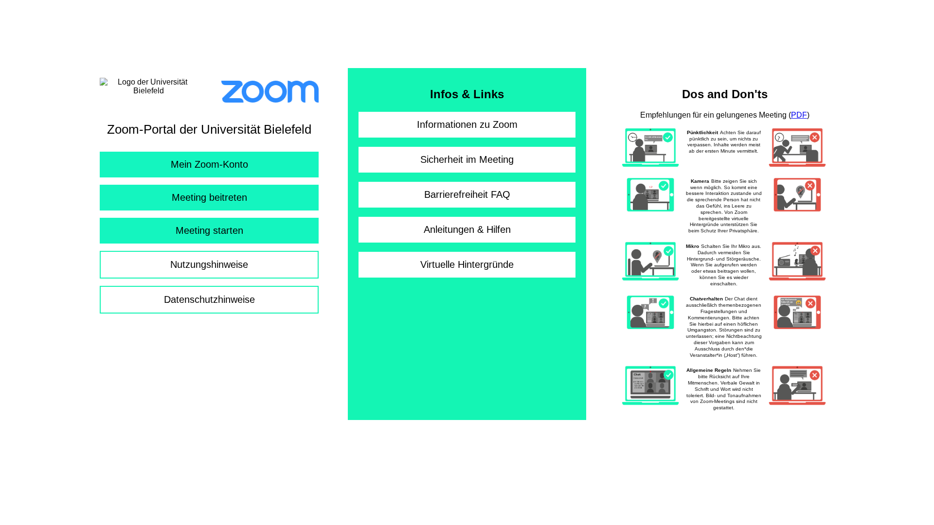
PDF (799, 115)
